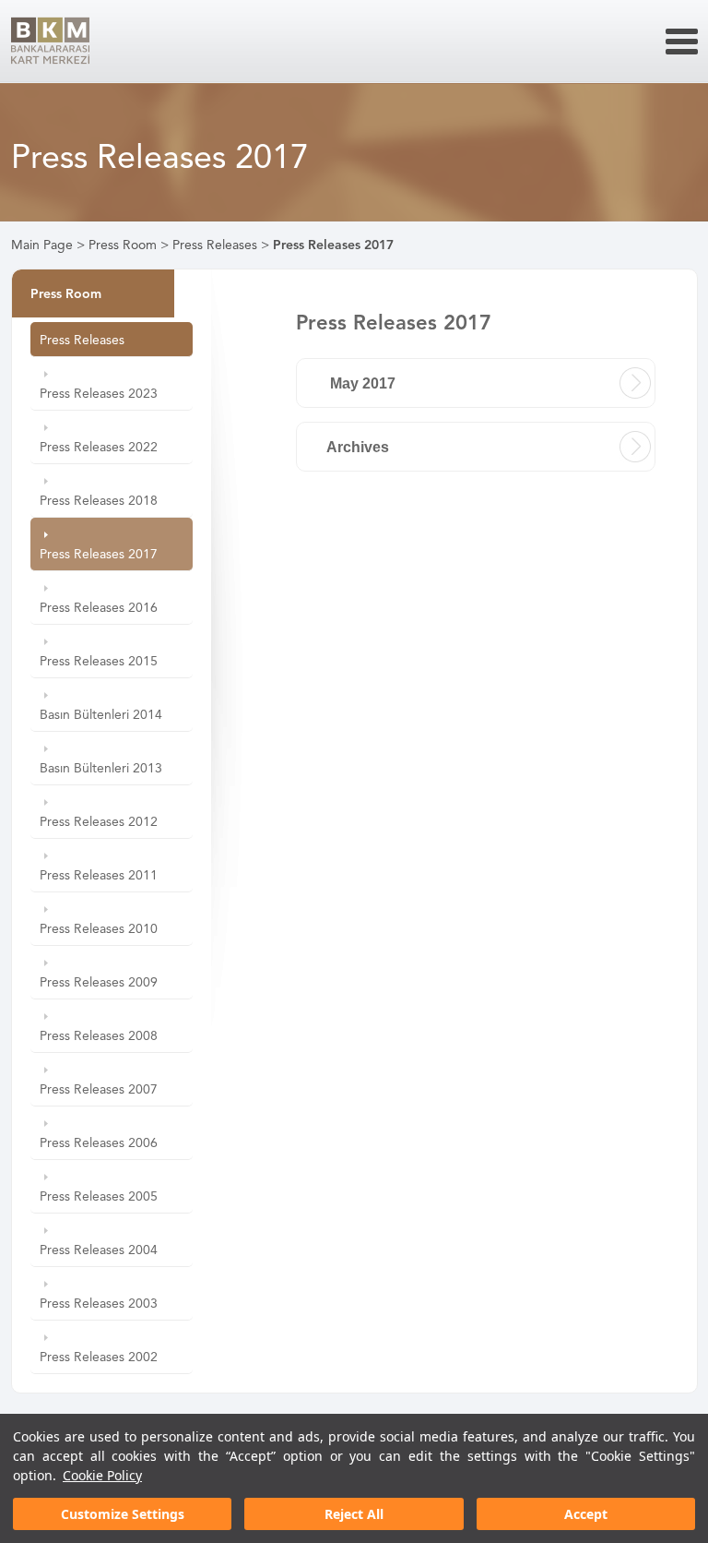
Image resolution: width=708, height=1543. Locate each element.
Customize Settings (122, 1514)
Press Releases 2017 (333, 245)
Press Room (122, 245)
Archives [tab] (357, 447)
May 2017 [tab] (360, 383)
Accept (586, 1514)
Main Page (42, 245)
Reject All (354, 1514)
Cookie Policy (102, 1475)
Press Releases (214, 245)
